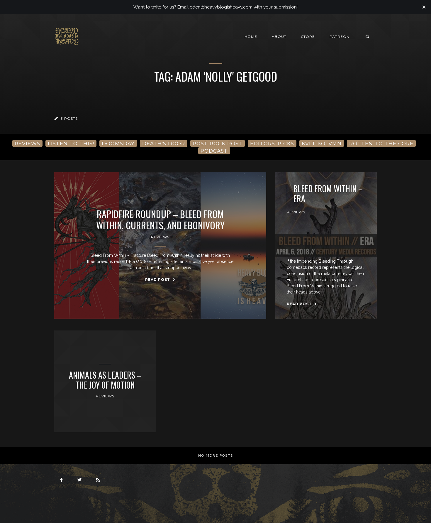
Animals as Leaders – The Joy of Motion (105, 380)
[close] (424, 7)
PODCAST (214, 151)
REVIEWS (27, 143)
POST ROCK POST (217, 143)
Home (251, 36)
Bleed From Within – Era (328, 193)
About (279, 36)
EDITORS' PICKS (272, 143)
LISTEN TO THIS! (71, 143)
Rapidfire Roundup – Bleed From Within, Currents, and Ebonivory (160, 219)
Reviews (160, 237)
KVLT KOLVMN (322, 143)
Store (308, 36)
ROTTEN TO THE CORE (381, 143)
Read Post (158, 279)
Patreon (339, 36)
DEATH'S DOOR (163, 143)
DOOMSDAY (118, 143)
